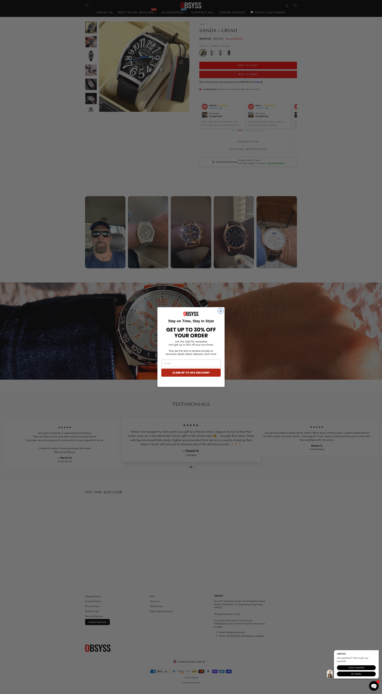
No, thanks (191, 382)
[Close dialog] (220, 311)
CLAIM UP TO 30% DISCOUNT (191, 373)
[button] (374, 686)
